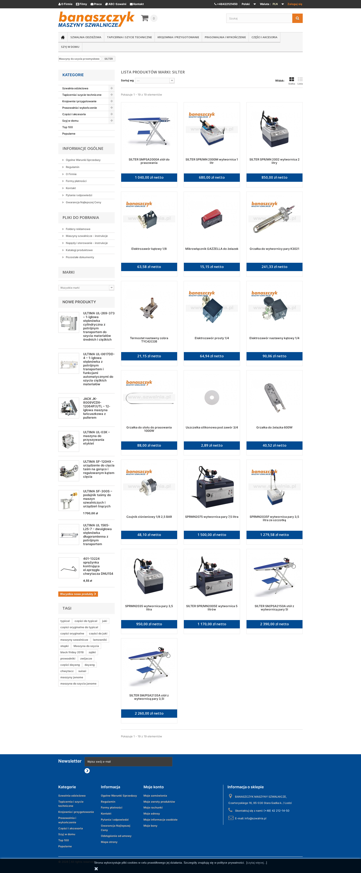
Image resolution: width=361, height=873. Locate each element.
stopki (64, 646)
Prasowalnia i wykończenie (225, 37)
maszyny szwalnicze (74, 639)
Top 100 (67, 127)
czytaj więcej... (256, 862)
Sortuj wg (127, 80)
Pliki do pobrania (80, 217)
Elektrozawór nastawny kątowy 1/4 (274, 338)
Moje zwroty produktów (159, 801)
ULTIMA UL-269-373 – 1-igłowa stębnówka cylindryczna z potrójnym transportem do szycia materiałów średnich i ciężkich (99, 326)
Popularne (68, 133)
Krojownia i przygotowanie (178, 37)
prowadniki (67, 658)
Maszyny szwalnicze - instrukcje (86, 236)
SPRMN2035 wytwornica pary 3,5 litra (149, 607)
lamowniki (100, 639)
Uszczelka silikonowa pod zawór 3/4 (212, 427)
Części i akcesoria (264, 37)
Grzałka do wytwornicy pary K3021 (274, 248)
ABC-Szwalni (115, 4)
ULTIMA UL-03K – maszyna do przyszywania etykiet (96, 437)
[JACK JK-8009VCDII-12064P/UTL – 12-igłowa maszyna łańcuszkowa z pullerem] (68, 408)
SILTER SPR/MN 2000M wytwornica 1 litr (212, 161)
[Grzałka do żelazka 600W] (275, 397)
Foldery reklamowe (77, 229)
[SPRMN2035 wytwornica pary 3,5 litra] (149, 576)
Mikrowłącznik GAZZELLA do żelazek (211, 248)
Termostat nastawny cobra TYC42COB (149, 339)
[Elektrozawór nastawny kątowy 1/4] (275, 308)
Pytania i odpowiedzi (78, 195)
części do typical (86, 621)
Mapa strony (109, 842)
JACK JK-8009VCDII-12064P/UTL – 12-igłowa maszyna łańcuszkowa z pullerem (96, 408)
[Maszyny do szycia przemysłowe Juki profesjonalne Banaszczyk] (96, 19)
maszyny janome (71, 677)
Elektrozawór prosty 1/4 (212, 338)
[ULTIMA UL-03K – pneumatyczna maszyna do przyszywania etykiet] (68, 441)
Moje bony (151, 825)
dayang (90, 664)
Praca (96, 4)
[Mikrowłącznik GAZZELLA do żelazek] (212, 219)
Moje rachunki (153, 807)
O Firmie (65, 4)
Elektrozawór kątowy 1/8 (149, 248)
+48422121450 (227, 4)
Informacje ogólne (82, 148)
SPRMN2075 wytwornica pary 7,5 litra (211, 516)
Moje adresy (152, 813)
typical (65, 621)
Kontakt (137, 4)
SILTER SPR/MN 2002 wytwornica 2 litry (274, 161)
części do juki (98, 633)
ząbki (92, 652)
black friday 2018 (72, 652)
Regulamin (72, 167)
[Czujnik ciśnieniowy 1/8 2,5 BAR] (149, 487)
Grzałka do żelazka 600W (274, 427)
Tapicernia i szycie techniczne (129, 37)
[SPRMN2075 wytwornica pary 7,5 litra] (212, 487)
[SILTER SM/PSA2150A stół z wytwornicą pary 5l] (275, 576)
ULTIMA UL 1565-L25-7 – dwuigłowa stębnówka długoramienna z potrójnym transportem (97, 534)
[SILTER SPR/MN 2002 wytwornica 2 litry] (275, 130)
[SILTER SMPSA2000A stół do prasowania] (149, 130)
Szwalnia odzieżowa (85, 37)
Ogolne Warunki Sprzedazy (82, 160)
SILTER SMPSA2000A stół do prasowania (149, 161)
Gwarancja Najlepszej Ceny (83, 202)
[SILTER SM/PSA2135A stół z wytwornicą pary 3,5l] (149, 665)
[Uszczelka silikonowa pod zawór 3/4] (212, 397)
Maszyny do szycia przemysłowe (79, 58)
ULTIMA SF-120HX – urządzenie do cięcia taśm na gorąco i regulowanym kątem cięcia (98, 469)
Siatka (291, 83)
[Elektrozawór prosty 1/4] (212, 308)
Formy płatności (75, 181)
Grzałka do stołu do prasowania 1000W (149, 429)
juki (104, 621)
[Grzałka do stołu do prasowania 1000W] (149, 397)
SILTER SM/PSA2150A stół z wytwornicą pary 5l (274, 607)
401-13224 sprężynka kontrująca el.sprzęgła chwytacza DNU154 (98, 566)
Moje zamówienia (155, 795)
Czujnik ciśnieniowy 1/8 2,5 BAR (149, 516)
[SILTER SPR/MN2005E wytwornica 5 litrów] (212, 576)
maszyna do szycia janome (78, 683)
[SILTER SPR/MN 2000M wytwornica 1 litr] (212, 130)
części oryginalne (72, 633)
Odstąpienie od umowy (116, 836)
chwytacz (67, 671)
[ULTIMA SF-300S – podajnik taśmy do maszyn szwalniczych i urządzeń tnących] (68, 500)
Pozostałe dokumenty (79, 257)
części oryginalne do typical (79, 627)
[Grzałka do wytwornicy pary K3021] (275, 219)
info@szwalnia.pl (255, 818)
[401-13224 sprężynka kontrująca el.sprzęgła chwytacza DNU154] (68, 567)
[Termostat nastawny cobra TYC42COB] (149, 308)
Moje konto (154, 787)
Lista (300, 83)
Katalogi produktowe (79, 250)
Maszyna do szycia (86, 646)
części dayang (70, 664)
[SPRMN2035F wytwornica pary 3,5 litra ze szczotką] (275, 487)
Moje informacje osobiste (161, 819)
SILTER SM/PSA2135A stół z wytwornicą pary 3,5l (149, 697)
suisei (82, 671)
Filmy (81, 4)
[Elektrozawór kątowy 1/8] (149, 219)
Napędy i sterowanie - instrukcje (86, 243)
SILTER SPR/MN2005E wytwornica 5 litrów (212, 607)
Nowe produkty (79, 302)
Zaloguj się (294, 4)
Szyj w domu (70, 47)
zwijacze (86, 658)
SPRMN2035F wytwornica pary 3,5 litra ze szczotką (274, 518)
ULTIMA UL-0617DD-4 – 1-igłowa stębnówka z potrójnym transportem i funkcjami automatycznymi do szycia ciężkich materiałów (99, 369)
